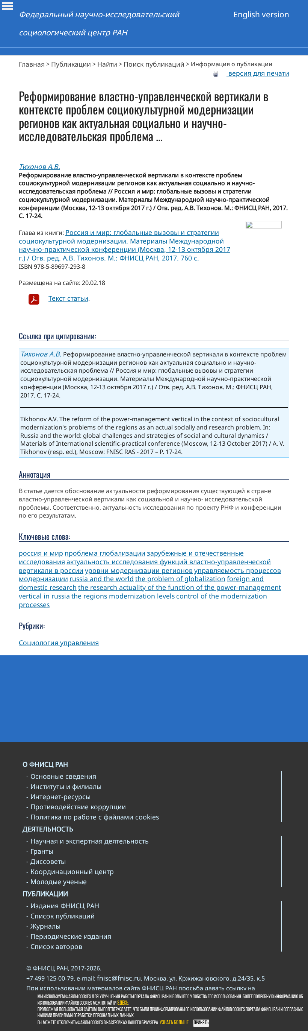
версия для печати (257, 73)
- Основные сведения (61, 776)
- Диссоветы (46, 861)
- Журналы (43, 925)
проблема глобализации (105, 552)
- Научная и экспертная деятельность (87, 840)
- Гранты (39, 851)
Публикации (71, 64)
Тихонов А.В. (39, 166)
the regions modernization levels (123, 595)
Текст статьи (68, 298)
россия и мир (41, 552)
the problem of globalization (180, 578)
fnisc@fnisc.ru (119, 977)
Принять (201, 1023)
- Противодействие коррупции (76, 806)
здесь (122, 1003)
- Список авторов (54, 946)
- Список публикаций (60, 915)
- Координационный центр (70, 871)
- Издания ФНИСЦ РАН (62, 905)
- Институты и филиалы (63, 786)
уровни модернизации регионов (139, 570)
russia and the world (101, 578)
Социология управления (59, 642)
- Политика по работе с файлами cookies (92, 816)
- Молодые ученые (56, 881)
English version (261, 14)
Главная (32, 64)
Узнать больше (174, 1023)
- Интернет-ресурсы (58, 796)
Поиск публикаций (154, 64)
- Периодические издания (68, 936)
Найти (107, 64)
